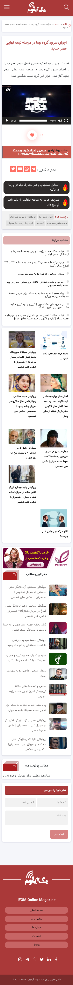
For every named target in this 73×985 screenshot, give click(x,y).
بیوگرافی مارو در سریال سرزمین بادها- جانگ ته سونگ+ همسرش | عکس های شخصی (55, 459)
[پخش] (7, 121)
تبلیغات (36, 936)
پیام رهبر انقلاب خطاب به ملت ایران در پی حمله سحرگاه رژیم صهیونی (39, 295)
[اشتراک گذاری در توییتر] (13, 170)
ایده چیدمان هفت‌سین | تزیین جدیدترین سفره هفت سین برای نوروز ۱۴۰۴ (40, 306)
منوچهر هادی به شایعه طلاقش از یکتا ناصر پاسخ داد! (33, 202)
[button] (36, 105)
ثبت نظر (59, 834)
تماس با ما (36, 919)
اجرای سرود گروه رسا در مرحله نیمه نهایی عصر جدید (36, 46)
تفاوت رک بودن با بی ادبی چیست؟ (55, 533)
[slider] (33, 121)
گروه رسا (40, 223)
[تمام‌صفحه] (66, 121)
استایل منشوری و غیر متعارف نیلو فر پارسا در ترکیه (33, 187)
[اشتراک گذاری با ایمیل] (20, 170)
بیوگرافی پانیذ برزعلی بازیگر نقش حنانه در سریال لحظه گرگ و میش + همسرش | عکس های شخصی (22, 494)
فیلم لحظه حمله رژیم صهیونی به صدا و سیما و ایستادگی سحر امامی (40, 253)
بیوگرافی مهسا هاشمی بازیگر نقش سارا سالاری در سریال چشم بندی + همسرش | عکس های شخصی (23, 406)
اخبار (57, 24)
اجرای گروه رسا (46, 217)
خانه (65, 24)
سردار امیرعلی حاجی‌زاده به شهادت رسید (41, 274)
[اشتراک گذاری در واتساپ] (27, 170)
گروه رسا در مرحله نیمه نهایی (20, 223)
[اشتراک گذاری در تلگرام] (33, 170)
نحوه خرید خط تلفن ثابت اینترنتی (55, 356)
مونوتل (36, 945)
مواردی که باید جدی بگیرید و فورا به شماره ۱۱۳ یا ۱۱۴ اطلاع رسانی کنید (36, 264)
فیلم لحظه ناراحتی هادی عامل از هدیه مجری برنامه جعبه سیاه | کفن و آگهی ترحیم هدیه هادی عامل (37, 317)
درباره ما (36, 927)
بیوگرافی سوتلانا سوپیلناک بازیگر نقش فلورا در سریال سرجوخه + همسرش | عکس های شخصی (23, 359)
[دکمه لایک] (32, 135)
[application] (36, 105)
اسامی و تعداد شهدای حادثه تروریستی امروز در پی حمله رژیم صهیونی (38, 283)
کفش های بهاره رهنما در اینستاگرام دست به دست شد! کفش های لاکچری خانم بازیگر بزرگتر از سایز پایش (55, 406)
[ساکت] (60, 121)
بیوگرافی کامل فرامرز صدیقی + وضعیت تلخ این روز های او (23, 453)
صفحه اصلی (36, 910)
